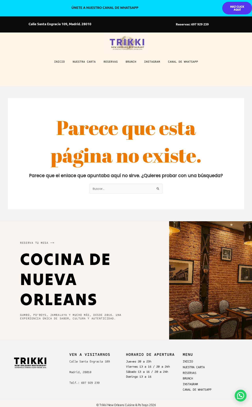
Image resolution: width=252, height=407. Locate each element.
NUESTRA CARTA (84, 61)
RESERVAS (111, 61)
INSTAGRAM (152, 61)
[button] (240, 395)
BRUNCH (131, 61)
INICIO (59, 61)
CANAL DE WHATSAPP (183, 61)
